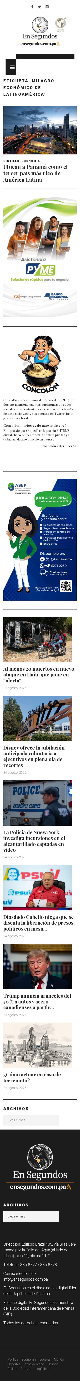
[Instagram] (47, 6)
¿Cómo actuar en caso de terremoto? (32, 1077)
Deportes (14, 1364)
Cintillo (11, 161)
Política (13, 1359)
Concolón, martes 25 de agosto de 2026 (34, 425)
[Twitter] (39, 6)
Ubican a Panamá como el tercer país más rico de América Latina (35, 173)
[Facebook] (32, 6)
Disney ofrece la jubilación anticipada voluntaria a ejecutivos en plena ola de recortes (34, 756)
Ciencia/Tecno (34, 1364)
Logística (42, 1369)
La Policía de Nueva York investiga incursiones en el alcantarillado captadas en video (34, 841)
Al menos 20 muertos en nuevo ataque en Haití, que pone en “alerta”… (38, 674)
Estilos (12, 1369)
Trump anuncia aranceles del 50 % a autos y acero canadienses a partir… (37, 1001)
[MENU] (11, 67)
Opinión (53, 1364)
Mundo (59, 1359)
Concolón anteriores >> (59, 446)
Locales (45, 1359)
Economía (31, 161)
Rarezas (26, 1369)
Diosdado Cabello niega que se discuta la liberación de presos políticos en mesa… (38, 923)
